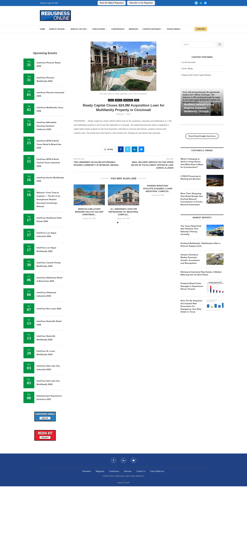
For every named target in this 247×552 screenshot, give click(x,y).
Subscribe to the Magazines (141, 3)
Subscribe (201, 29)
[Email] (205, 3)
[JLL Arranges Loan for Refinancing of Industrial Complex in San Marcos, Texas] (123, 194)
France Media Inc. (157, 471)
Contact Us (140, 471)
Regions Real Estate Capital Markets (196, 75)
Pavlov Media (187, 69)
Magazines (100, 471)
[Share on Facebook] (121, 149)
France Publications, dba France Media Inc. (126, 476)
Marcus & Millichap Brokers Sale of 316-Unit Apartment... (89, 212)
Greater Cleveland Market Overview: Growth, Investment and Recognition (190, 259)
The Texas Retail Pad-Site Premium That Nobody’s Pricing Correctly (191, 230)
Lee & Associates (189, 62)
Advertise (128, 471)
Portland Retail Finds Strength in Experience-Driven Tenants (192, 286)
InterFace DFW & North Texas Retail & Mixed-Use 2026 (49, 144)
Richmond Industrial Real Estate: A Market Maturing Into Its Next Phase (201, 273)
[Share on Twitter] (128, 149)
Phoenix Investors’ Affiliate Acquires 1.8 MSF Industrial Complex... (157, 188)
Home (42, 29)
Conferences (118, 29)
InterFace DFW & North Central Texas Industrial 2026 (48, 162)
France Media (173, 29)
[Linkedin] (201, 3)
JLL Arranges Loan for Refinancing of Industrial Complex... (123, 212)
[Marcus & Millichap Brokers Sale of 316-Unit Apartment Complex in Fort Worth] (89, 194)
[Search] (220, 44)
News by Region (56, 29)
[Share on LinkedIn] (134, 149)
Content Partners (152, 29)
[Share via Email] (141, 149)
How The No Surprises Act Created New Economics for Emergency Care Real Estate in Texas (191, 306)
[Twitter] (196, 3)
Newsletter (86, 471)
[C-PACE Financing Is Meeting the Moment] (215, 180)
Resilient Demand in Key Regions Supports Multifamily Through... (199, 108)
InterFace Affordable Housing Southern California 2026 (46, 125)
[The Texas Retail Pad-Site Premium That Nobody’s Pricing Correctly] (215, 230)
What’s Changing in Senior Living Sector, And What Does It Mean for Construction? (192, 163)
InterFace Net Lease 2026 (49, 308)
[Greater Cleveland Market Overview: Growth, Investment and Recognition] (215, 259)
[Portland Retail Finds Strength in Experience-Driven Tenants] (215, 287)
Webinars (133, 29)
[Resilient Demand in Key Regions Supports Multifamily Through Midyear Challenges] (202, 101)
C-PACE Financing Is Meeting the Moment (191, 177)
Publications (98, 29)
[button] (77, 203)
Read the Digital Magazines (112, 3)
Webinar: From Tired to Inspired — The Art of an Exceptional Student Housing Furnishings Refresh (48, 199)
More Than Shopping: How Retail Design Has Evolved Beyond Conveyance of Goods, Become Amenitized (192, 199)
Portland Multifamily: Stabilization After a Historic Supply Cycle (200, 244)
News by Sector (78, 29)
